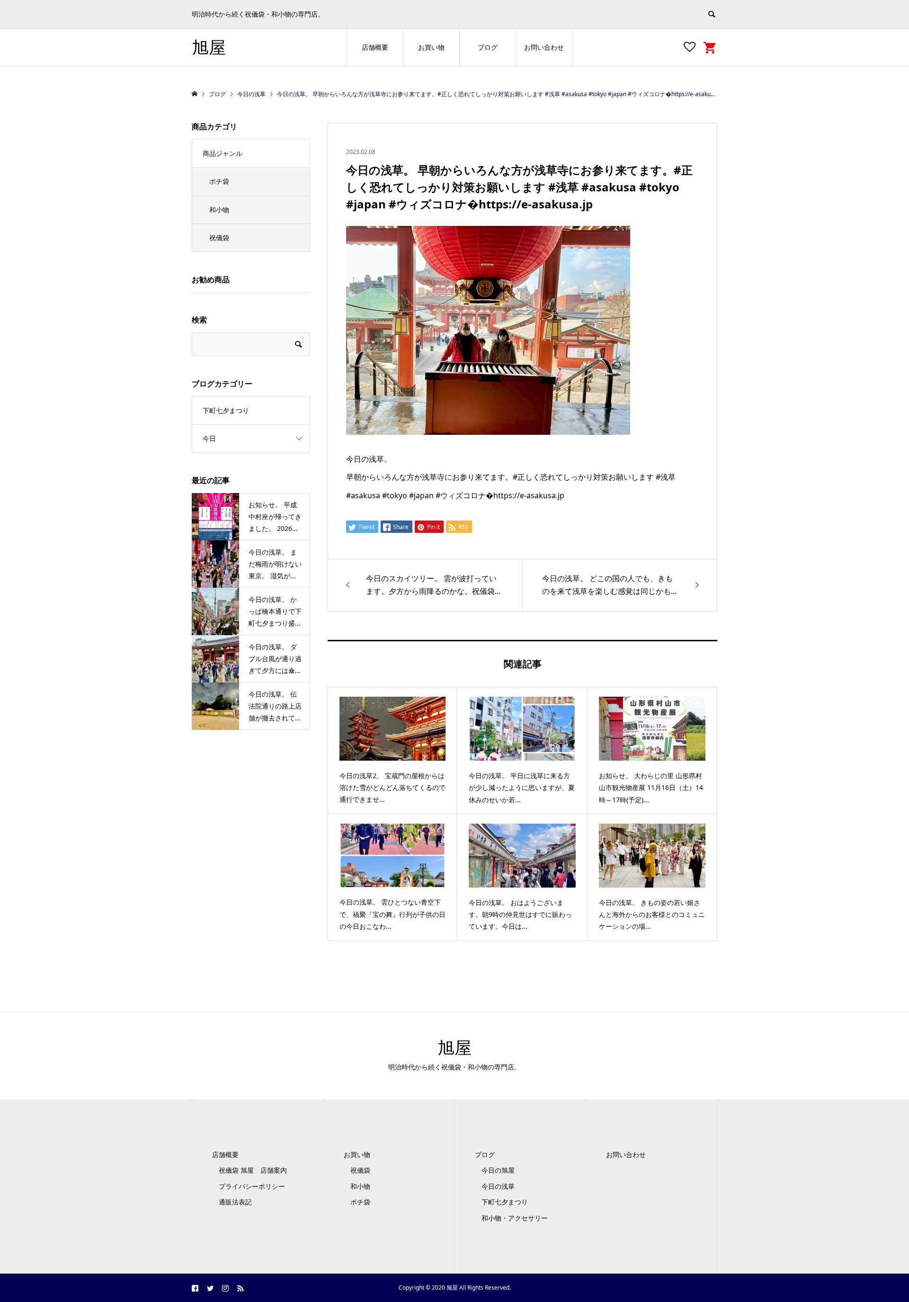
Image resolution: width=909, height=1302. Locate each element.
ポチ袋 (219, 181)
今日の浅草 (498, 1186)
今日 (209, 438)
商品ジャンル (222, 153)
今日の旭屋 (498, 1170)
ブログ (488, 47)
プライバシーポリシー (252, 1186)
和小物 (219, 209)
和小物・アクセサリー (514, 1217)
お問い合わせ (544, 47)
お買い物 (431, 47)
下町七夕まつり (226, 410)
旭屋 (209, 47)
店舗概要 (375, 47)
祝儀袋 (219, 237)
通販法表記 (235, 1201)
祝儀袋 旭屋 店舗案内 (256, 1170)
